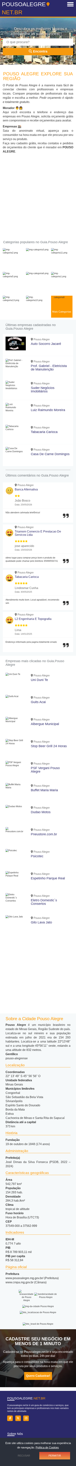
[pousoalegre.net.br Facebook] (11, 1418)
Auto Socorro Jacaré (46, 344)
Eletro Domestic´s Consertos (44, 902)
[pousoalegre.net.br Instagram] (27, 1418)
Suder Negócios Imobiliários (42, 389)
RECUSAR (24, 1455)
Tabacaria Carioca (44, 432)
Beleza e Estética (62, 264)
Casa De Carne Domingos (50, 454)
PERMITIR (55, 1455)
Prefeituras (13, 311)
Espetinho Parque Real (48, 878)
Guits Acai (38, 702)
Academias (13, 264)
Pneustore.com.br (44, 834)
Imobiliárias (61, 287)
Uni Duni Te (39, 680)
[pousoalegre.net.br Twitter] (19, 1418)
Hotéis (37, 287)
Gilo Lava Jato (41, 922)
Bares (13, 287)
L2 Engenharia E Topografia (33, 618)
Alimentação (37, 264)
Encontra (39, 51)
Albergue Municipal (45, 724)
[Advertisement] (38, 193)
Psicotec (37, 856)
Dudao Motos (41, 812)
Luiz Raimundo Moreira (48, 410)
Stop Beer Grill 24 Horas (49, 746)
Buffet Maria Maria (44, 790)
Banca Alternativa (26, 489)
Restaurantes (37, 311)
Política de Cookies (47, 1447)
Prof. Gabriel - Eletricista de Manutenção (49, 367)
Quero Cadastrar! (38, 1375)
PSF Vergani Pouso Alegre (45, 770)
